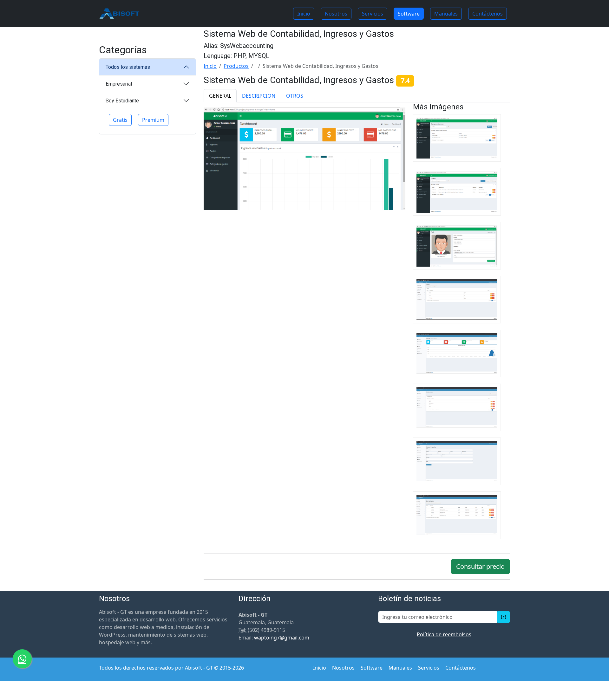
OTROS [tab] (294, 95)
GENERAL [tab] (220, 95)
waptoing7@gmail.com (281, 637)
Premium (153, 119)
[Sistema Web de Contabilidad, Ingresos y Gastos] (304, 158)
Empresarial (119, 84)
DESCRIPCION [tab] (258, 95)
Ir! (503, 616)
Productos (236, 65)
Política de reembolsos (444, 634)
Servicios (372, 13)
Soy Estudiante (122, 101)
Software (409, 13)
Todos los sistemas (128, 67)
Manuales (446, 13)
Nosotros (336, 13)
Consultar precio (480, 566)
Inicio (303, 13)
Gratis (120, 119)
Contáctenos (487, 13)
